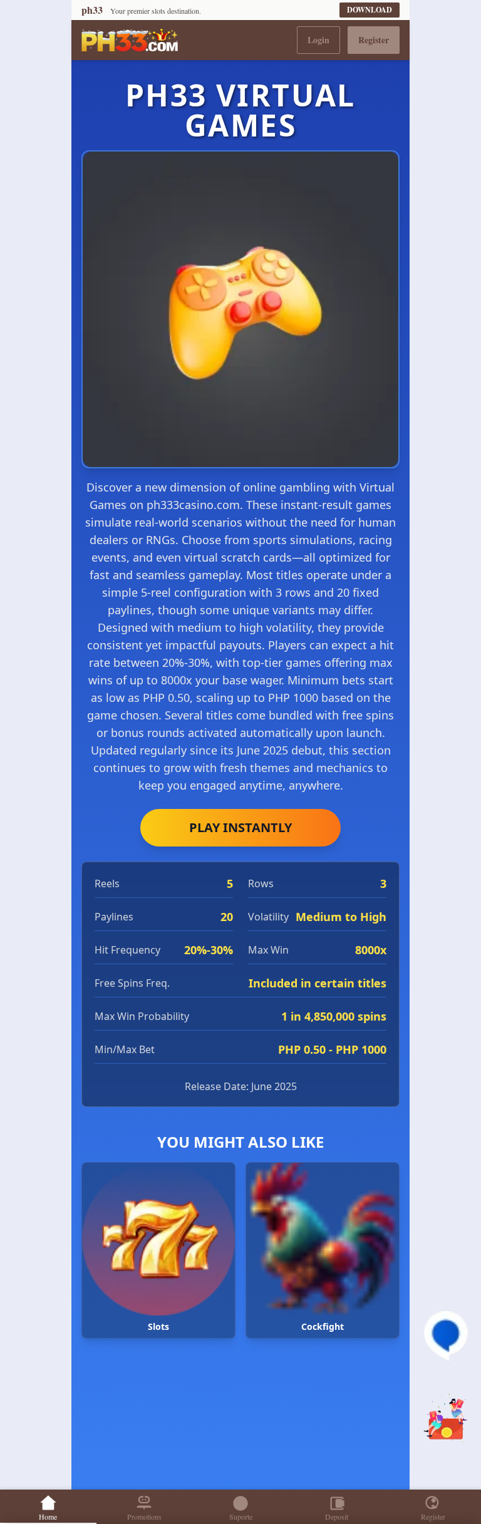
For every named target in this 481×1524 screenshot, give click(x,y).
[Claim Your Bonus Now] (446, 1419)
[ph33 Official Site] (129, 40)
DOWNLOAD (369, 9)
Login (318, 39)
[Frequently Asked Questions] (446, 1336)
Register (373, 39)
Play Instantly (240, 827)
